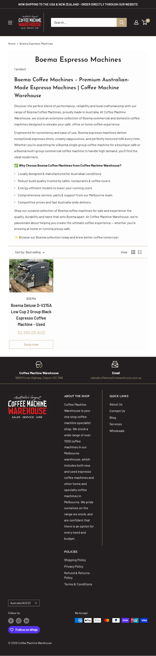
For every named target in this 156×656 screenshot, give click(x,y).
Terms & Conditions (78, 584)
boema (31, 298)
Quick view (31, 344)
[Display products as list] (140, 252)
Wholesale (117, 431)
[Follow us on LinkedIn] (26, 621)
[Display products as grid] (133, 252)
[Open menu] (10, 22)
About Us (115, 404)
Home (11, 43)
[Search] (122, 22)
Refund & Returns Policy (77, 575)
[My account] (136, 22)
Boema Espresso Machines (36, 43)
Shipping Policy (75, 560)
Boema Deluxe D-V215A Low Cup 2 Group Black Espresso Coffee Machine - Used (31, 315)
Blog (112, 417)
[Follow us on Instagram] (19, 621)
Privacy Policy (73, 566)
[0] (144, 22)
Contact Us (117, 411)
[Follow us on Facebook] (11, 621)
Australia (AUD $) (20, 603)
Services (115, 424)
